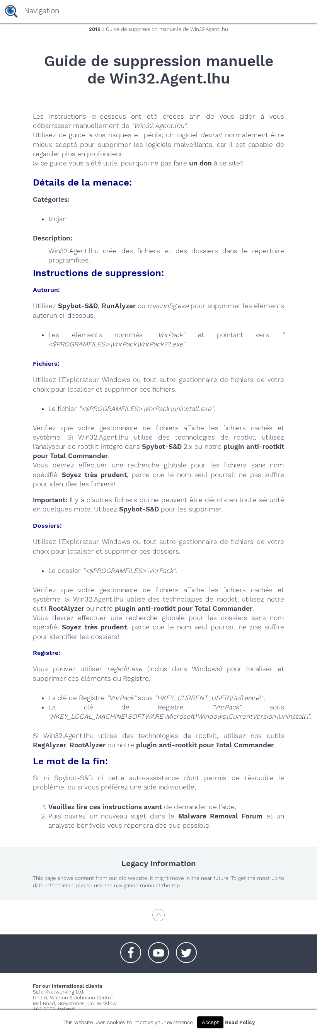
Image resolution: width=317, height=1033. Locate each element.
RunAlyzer (119, 306)
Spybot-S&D (78, 306)
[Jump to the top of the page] (158, 918)
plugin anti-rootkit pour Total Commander (183, 608)
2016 (95, 29)
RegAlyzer (49, 745)
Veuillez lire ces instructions (95, 807)
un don (200, 163)
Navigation (41, 10)
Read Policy (240, 1022)
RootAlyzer (66, 608)
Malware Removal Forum (220, 816)
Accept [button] (210, 1022)
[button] (130, 948)
